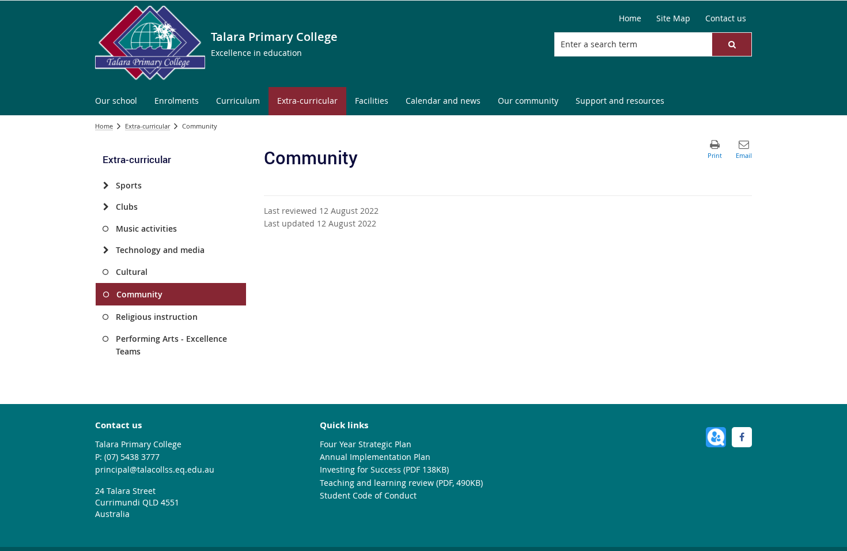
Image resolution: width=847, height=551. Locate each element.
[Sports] (106, 185)
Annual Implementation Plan (375, 456)
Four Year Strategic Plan (365, 444)
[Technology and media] (106, 250)
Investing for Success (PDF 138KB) (384, 469)
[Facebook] (742, 437)
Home (104, 126)
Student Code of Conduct (368, 495)
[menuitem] (116, 101)
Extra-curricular (147, 126)
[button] (731, 44)
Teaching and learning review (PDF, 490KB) (401, 482)
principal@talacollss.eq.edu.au (154, 469)
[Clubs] (106, 207)
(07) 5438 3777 (132, 456)
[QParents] (716, 437)
